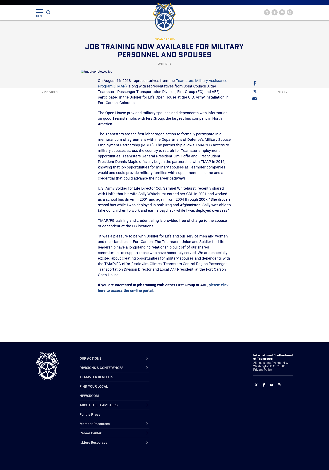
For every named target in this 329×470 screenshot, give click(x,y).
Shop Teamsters (175, 390)
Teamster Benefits (96, 377)
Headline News (164, 38)
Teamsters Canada (177, 399)
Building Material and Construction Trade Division (189, 399)
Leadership (171, 381)
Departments (173, 399)
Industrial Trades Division (182, 463)
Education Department (180, 381)
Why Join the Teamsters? (182, 371)
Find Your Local (94, 386)
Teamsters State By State (182, 371)
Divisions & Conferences (185, 358)
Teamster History (176, 390)
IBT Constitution (175, 408)
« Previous (50, 92)
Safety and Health (176, 390)
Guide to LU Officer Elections (184, 417)
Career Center (176, 358)
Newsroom (89, 395)
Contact (169, 371)
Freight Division (174, 445)
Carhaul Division (175, 408)
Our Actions (174, 358)
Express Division (175, 426)
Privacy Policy (262, 369)
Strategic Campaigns (179, 381)
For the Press (90, 414)
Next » (282, 92)
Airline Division (174, 371)
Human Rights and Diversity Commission (184, 454)
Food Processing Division (181, 435)
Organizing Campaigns (180, 371)
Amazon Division (175, 381)
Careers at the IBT (176, 381)
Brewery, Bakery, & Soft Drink (185, 390)
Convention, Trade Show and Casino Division (190, 417)
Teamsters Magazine (179, 381)
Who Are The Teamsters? (182, 371)
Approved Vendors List (180, 408)
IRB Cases (170, 417)
